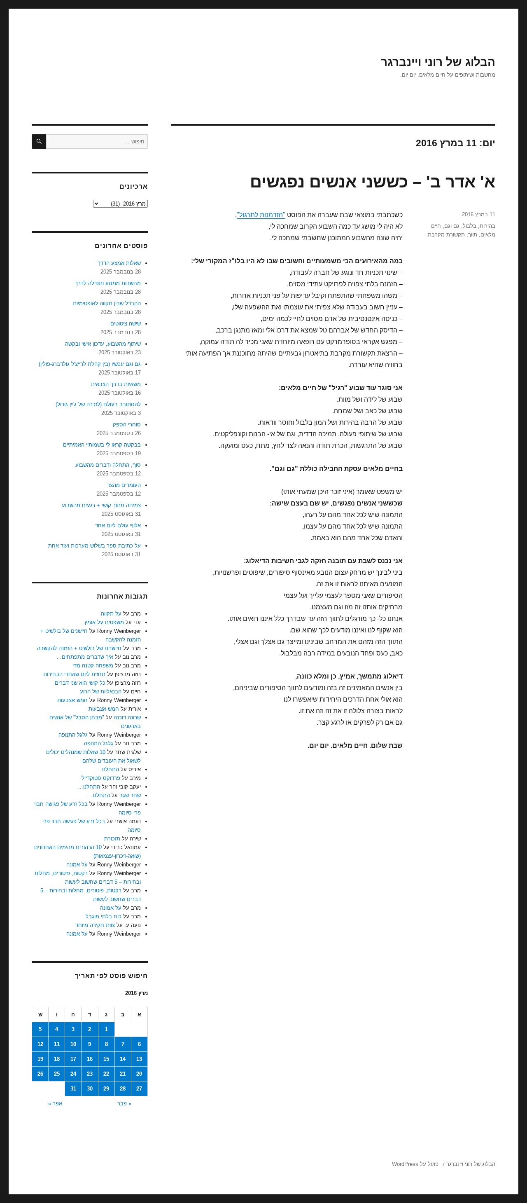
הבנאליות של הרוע (100, 691)
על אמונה (77, 864)
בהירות (487, 226)
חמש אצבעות (72, 700)
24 (73, 1074)
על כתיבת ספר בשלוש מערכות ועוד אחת (94, 546)
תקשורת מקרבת (446, 235)
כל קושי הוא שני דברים (80, 683)
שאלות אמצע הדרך (119, 263)
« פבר (124, 1103)
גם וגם (451, 226)
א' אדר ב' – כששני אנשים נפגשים (372, 182)
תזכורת (112, 839)
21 (123, 1074)
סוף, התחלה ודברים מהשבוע (108, 465)
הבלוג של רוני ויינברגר (438, 62)
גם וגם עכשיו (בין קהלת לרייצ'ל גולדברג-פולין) (90, 364)
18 (57, 1059)
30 (90, 1089)
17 (73, 1059)
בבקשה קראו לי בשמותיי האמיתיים (102, 445)
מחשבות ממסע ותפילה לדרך (108, 283)
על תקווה (111, 614)
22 (106, 1074)
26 (40, 1074)
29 (106, 1089)
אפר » (55, 1103)
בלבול (469, 226)
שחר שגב (130, 795)
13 (139, 1059)
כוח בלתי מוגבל (103, 916)
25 (57, 1074)
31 (73, 1089)
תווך (472, 235)
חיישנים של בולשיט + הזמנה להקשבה (79, 648)
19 (40, 1059)
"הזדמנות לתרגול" (261, 214)
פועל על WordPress (415, 1164)
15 (106, 1059)
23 (90, 1074)
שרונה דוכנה (127, 717)
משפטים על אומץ (104, 622)
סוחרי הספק (127, 424)
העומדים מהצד (124, 485)
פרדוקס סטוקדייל (101, 778)
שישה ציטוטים (125, 324)
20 (139, 1074)
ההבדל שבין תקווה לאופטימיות (107, 303)
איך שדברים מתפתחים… (84, 657)
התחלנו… (108, 769)
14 (123, 1059)
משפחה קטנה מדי (92, 665)
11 (57, 1044)
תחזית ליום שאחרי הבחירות (74, 674)
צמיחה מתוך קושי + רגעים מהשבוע (101, 505)
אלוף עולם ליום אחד (118, 525)
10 (73, 1044)
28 (123, 1089)
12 (40, 1044)
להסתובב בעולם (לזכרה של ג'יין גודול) (98, 404)
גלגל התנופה (73, 735)
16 (90, 1059)
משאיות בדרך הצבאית (116, 384)
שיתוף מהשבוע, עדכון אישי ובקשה (103, 344)
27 (139, 1089)
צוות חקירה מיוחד (95, 925)
